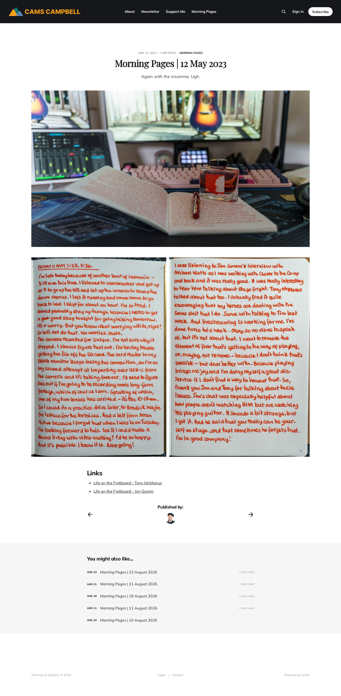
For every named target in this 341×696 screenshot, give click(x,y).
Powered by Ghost (297, 675)
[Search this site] (283, 11)
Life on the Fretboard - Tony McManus (127, 482)
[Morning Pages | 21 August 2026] (170, 584)
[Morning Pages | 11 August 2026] (170, 608)
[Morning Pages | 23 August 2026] (170, 572)
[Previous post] (90, 514)
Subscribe (320, 12)
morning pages (191, 53)
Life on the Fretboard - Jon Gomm (123, 491)
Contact (177, 675)
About (130, 11)
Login (161, 675)
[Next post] (251, 514)
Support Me (175, 11)
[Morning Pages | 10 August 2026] (170, 620)
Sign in (298, 11)
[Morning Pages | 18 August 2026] (170, 596)
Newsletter (150, 11)
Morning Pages (204, 11)
